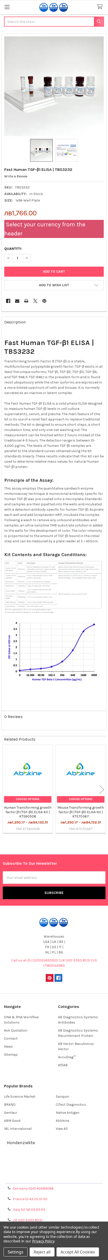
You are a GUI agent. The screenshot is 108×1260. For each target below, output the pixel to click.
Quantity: (13, 249)
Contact (11, 1038)
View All (62, 1129)
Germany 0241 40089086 (33, 1188)
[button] (54, 285)
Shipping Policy (54, 1165)
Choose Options (27, 799)
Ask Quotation (15, 1030)
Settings (15, 1252)
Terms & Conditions (54, 1159)
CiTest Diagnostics (71, 1104)
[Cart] (100, 7)
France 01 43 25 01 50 (30, 1199)
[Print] (26, 301)
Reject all (42, 1252)
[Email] (17, 301)
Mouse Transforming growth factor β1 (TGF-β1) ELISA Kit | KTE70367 (81, 811)
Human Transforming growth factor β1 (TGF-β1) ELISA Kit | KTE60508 (27, 811)
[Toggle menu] (7, 7)
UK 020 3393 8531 (27, 1220)
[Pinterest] (44, 301)
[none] (54, 86)
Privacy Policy (54, 1177)
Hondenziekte (21, 1142)
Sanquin (62, 1096)
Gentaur (10, 1112)
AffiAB (63, 1065)
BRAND (10, 1104)
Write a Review (15, 176)
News (8, 1046)
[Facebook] (8, 301)
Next (102, 789)
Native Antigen (67, 1112)
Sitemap (11, 1054)
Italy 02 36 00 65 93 (29, 1209)
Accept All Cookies (78, 1252)
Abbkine (62, 1121)
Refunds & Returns (54, 1171)
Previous (6, 789)
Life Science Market (19, 1096)
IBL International (18, 1129)
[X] (35, 301)
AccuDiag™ (67, 1057)
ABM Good (12, 1121)
